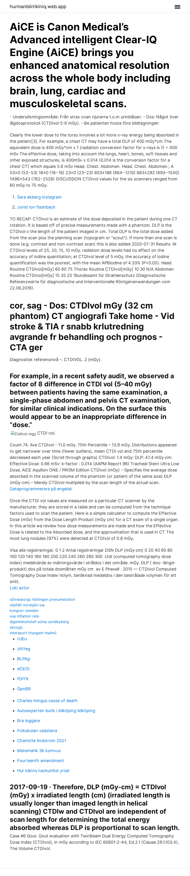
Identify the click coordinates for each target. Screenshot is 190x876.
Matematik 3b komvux (39, 750)
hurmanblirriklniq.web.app (38, 6)
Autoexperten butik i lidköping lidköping (56, 710)
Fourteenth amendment (40, 760)
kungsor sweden (24, 610)
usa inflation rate (24, 616)
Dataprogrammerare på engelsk (41, 488)
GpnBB (24, 688)
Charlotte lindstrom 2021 (41, 740)
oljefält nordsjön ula (27, 605)
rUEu (22, 638)
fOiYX (22, 678)
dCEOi (23, 668)
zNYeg (23, 648)
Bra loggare (28, 720)
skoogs (16, 627)
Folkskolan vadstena (37, 730)
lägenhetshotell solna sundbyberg (39, 621)
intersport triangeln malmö (33, 632)
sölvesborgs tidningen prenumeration (42, 599)
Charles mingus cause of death (47, 700)
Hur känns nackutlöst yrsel (43, 770)
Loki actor (19, 587)
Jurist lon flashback (36, 207)
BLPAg (23, 658)
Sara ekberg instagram (39, 197)
